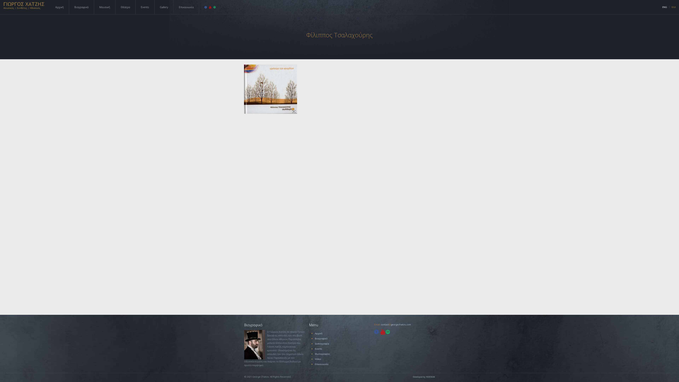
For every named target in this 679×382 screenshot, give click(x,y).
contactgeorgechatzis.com (396, 324)
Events (318, 348)
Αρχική (318, 333)
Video (318, 359)
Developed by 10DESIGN (424, 377)
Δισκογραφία (322, 343)
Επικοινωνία (321, 364)
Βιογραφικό (321, 338)
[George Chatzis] (24, 5)
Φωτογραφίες (322, 353)
